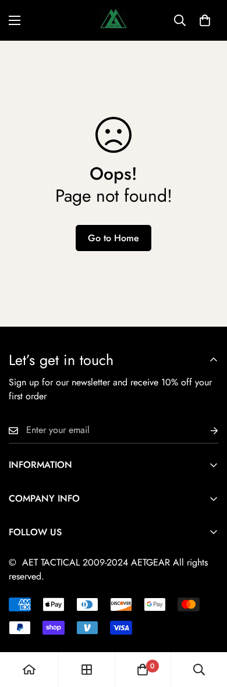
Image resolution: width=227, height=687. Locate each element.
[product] (29, 670)
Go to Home (113, 238)
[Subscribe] (204, 430)
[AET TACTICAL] (113, 20)
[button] (204, 20)
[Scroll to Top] (206, 625)
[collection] (87, 669)
